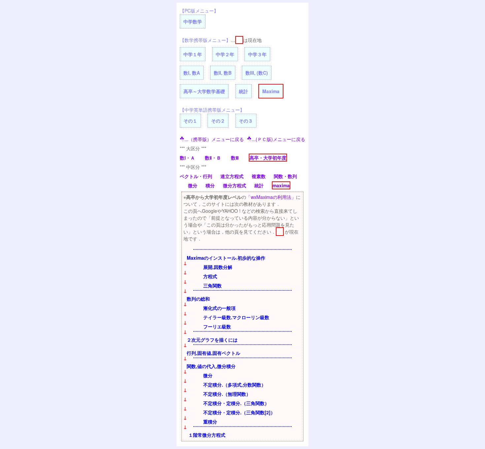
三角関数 (212, 285)
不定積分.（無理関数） (227, 394)
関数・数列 (285, 176)
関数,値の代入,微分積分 (211, 366)
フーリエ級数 (217, 326)
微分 (192, 185)
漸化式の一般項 (219, 308)
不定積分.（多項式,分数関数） (234, 384)
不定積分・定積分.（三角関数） (236, 403)
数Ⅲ (235, 157)
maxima (281, 185)
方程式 (210, 276)
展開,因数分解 (217, 267)
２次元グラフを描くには (212, 339)
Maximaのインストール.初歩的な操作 (226, 257)
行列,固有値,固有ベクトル (213, 353)
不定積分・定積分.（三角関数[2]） (239, 412)
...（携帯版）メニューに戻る (214, 139)
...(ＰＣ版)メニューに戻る (278, 139)
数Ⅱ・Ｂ (213, 157)
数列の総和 (198, 298)
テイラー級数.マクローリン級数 (236, 317)
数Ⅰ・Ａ (187, 157)
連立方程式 (231, 176)
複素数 (259, 176)
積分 (210, 185)
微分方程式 (234, 185)
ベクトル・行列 (196, 176)
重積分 (210, 421)
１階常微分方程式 (206, 434)
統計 (259, 185)
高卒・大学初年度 (267, 157)
